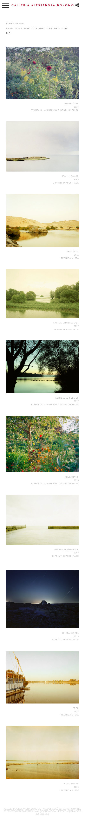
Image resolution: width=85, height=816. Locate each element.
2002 (64, 28)
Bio (8, 33)
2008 (49, 28)
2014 (34, 28)
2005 (57, 28)
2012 (42, 28)
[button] (5, 5)
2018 (27, 28)
